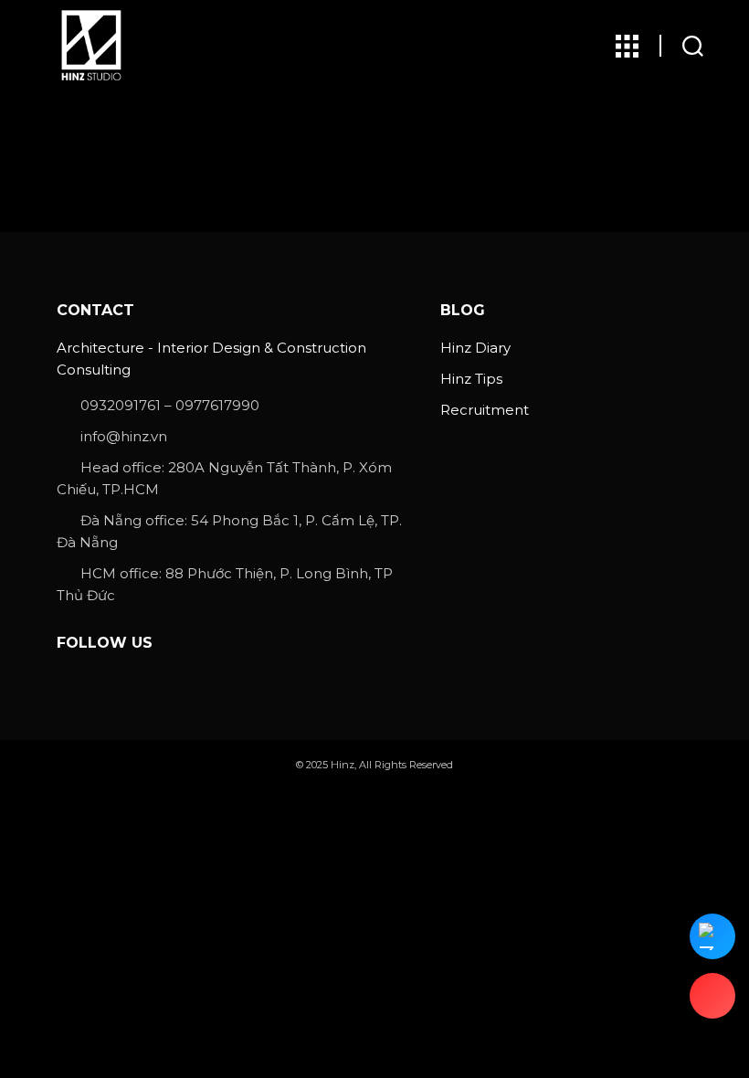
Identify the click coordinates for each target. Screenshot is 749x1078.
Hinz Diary (475, 347)
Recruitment (484, 409)
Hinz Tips (471, 378)
